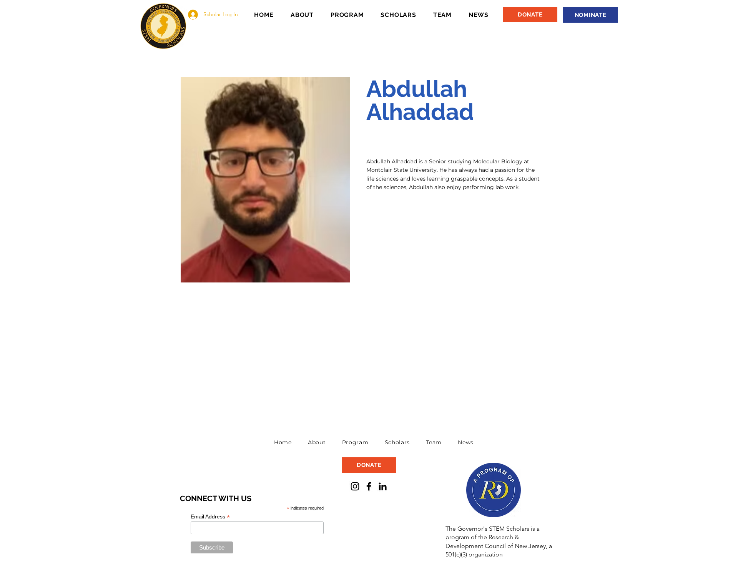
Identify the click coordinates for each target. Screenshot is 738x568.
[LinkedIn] (382, 486)
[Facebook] (368, 486)
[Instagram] (355, 486)
